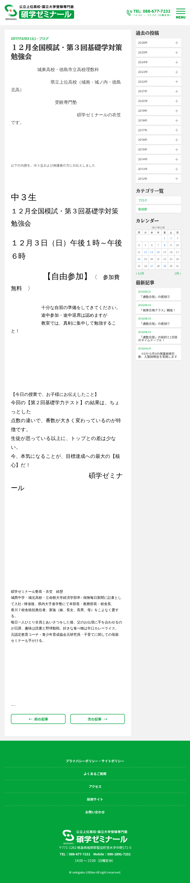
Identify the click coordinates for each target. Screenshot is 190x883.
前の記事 (38, 719)
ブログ (142, 200)
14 (158, 252)
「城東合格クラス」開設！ (157, 307)
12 (145, 252)
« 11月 (140, 273)
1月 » (177, 273)
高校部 (142, 209)
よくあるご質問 (95, 773)
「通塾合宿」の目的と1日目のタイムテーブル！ (157, 336)
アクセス (95, 786)
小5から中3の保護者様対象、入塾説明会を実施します (157, 353)
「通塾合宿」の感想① (154, 321)
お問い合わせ (95, 812)
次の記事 (97, 719)
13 (151, 252)
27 (151, 266)
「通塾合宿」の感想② (154, 294)
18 (139, 259)
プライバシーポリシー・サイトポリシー (95, 760)
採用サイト (95, 799)
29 (164, 266)
